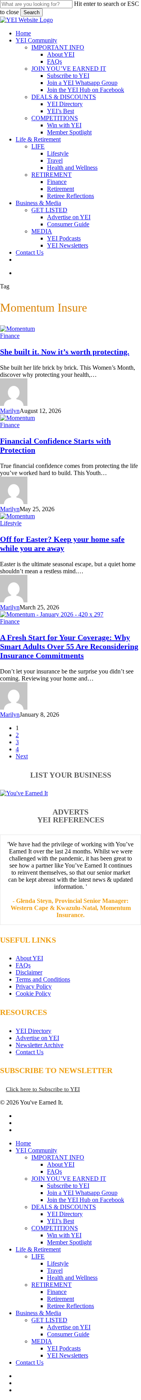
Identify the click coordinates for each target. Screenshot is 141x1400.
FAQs (23, 965)
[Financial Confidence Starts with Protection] (17, 418)
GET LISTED (49, 1320)
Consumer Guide (68, 1334)
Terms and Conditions (43, 979)
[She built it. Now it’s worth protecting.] (17, 328)
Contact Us (29, 1052)
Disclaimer (29, 972)
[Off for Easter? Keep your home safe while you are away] (17, 516)
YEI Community (36, 1150)
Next (22, 756)
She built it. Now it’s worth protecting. (64, 351)
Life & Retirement (38, 1249)
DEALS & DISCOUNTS (63, 1207)
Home (23, 1143)
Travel (55, 1270)
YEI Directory (33, 1031)
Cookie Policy (33, 993)
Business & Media (38, 1313)
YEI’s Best (60, 1221)
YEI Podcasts (64, 1348)
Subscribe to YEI (68, 1185)
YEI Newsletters (67, 1355)
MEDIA (41, 1341)
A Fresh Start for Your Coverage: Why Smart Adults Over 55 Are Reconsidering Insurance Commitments (69, 646)
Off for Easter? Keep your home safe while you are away (62, 543)
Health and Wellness (72, 1277)
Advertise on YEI (37, 1038)
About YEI (29, 958)
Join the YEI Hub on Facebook (85, 1199)
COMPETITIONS (54, 1228)
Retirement (60, 1298)
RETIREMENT (51, 1284)
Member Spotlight (69, 1242)
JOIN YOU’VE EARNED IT (68, 1178)
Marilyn (10, 410)
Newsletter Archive (39, 1045)
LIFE (38, 1256)
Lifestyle (11, 523)
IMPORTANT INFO (57, 1157)
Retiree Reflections (70, 1306)
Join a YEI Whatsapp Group (82, 1192)
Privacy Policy (34, 986)
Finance (10, 335)
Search (32, 12)
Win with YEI (64, 1235)
